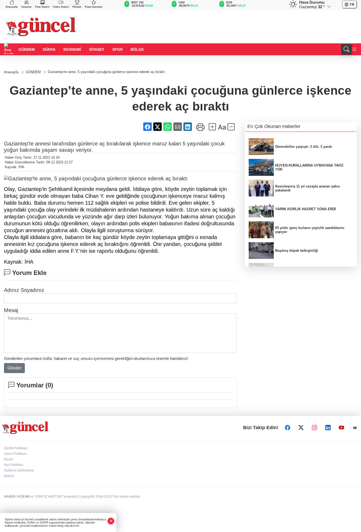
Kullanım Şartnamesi (19, 470)
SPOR (117, 49)
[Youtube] (341, 428)
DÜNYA (49, 49)
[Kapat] (111, 521)
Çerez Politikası (15, 454)
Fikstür (76, 6)
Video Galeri (61, 6)
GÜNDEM (26, 49)
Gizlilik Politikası (15, 448)
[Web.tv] (355, 428)
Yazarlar (26, 6)
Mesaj (11, 310)
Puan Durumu (93, 6)
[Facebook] (287, 428)
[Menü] (354, 50)
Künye (8, 459)
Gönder (14, 368)
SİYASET (96, 49)
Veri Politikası (13, 465)
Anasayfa (12, 6)
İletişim (9, 476)
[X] (301, 428)
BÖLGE (137, 49)
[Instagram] (314, 428)
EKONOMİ (72, 49)
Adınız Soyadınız (24, 290)
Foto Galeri (42, 6)
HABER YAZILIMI (16, 496)
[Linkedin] (328, 428)
